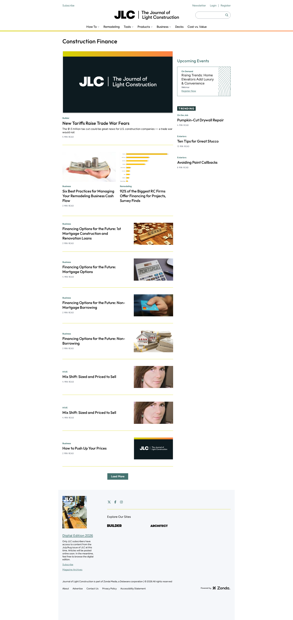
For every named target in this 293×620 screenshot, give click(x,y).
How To (91, 27)
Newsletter (199, 5)
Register (226, 5)
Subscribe (68, 5)
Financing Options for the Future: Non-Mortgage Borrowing (93, 305)
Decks (179, 27)
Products (144, 27)
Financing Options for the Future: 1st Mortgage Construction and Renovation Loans (91, 233)
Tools (127, 27)
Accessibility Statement (133, 588)
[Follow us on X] (109, 502)
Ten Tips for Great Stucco (198, 141)
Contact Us (92, 588)
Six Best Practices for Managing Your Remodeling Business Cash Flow (88, 196)
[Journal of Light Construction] (146, 15)
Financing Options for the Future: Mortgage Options (89, 269)
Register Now (188, 91)
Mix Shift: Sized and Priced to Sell (89, 376)
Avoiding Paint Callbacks (197, 162)
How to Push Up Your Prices (84, 448)
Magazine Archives (72, 569)
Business (162, 27)
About (65, 588)
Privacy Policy (109, 588)
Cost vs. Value (197, 27)
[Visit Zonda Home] (215, 588)
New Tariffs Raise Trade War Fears (95, 123)
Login (213, 5)
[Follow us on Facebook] (115, 502)
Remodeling (111, 27)
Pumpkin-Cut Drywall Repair (200, 120)
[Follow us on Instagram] (121, 502)
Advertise (78, 588)
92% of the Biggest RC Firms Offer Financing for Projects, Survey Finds (143, 196)
